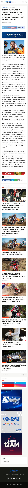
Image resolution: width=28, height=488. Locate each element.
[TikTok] (15, 2)
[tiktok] (20, 478)
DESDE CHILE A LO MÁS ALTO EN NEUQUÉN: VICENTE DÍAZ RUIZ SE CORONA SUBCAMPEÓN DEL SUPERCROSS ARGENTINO (12, 206)
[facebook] (8, 383)
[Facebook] (12, 2)
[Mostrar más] (21, 180)
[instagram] (20, 385)
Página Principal (5, 7)
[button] (2, 2)
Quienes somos (13, 484)
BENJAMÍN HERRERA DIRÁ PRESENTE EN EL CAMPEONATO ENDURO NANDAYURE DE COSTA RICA (14, 322)
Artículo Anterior (4, 374)
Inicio (7, 484)
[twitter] (20, 383)
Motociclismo (12, 7)
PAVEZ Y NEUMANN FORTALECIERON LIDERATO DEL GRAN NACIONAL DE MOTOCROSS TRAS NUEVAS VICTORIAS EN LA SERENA (13, 230)
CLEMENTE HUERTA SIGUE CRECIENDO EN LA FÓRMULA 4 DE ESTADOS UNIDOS (12, 344)
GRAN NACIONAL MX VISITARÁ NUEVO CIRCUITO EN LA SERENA (12, 253)
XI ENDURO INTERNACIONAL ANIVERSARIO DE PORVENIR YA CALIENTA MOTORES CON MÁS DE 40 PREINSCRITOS (13, 275)
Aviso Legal (19, 484)
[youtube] (8, 385)
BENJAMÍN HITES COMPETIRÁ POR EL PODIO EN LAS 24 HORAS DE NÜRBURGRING (14, 367)
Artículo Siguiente (23, 374)
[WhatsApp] (15, 180)
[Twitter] (12, 180)
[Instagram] (13, 2)
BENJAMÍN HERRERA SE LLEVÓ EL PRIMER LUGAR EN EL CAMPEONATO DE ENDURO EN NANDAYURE (13, 299)
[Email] (18, 180)
